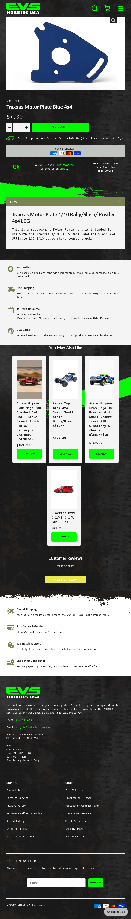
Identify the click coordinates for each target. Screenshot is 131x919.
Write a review (65, 579)
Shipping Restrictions (20, 836)
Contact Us (13, 790)
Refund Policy (15, 821)
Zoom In (113, 20)
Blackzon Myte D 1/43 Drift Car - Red (63, 517)
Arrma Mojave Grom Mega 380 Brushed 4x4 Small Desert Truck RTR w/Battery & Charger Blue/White (101, 419)
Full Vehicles (74, 790)
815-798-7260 (65, 165)
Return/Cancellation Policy (24, 813)
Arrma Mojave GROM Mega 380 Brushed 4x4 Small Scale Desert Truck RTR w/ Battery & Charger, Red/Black (29, 421)
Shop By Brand (74, 828)
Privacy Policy (16, 805)
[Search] (95, 8)
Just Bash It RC (76, 836)
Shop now (29, 454)
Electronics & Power (78, 798)
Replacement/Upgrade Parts (83, 805)
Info (67, 201)
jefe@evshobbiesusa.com (35, 727)
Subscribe (95, 882)
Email (63, 168)
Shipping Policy (16, 828)
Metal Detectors (76, 821)
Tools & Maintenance (78, 813)
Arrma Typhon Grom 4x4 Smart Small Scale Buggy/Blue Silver (64, 414)
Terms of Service (17, 798)
